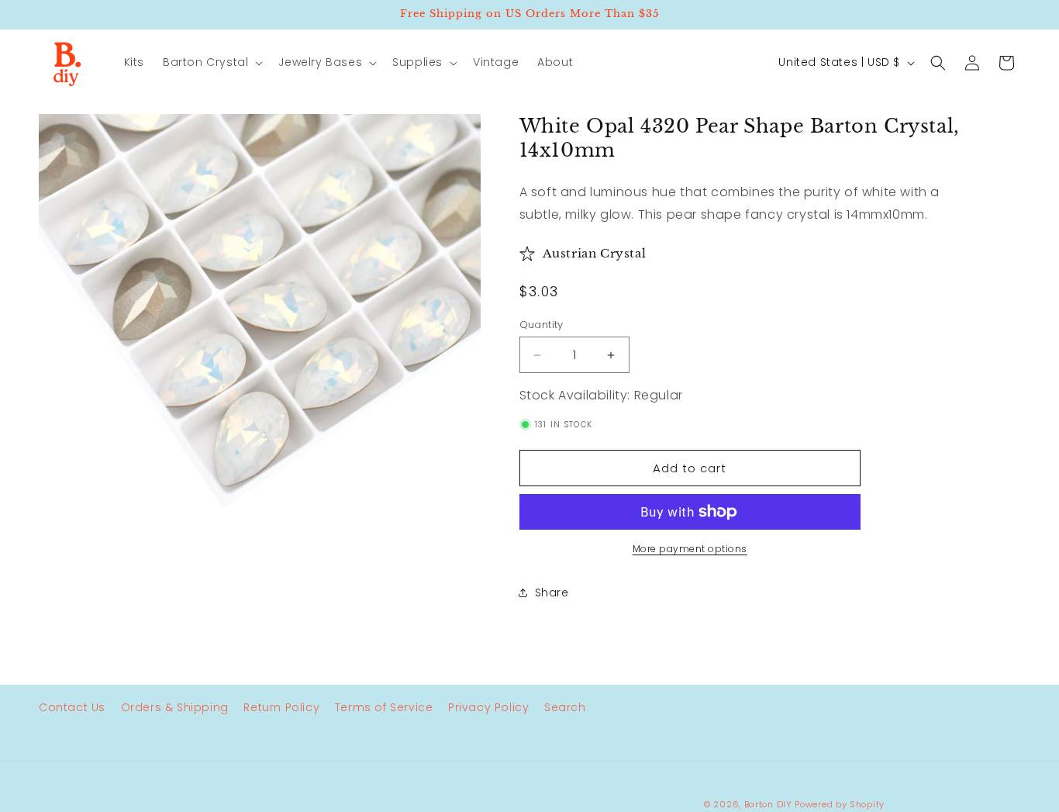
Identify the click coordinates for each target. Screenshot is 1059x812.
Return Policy (281, 707)
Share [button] (552, 592)
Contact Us (72, 707)
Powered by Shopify (840, 804)
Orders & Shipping (175, 707)
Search (565, 707)
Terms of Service (384, 707)
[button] (211, 62)
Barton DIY (768, 804)
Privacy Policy (488, 707)
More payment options (690, 548)
